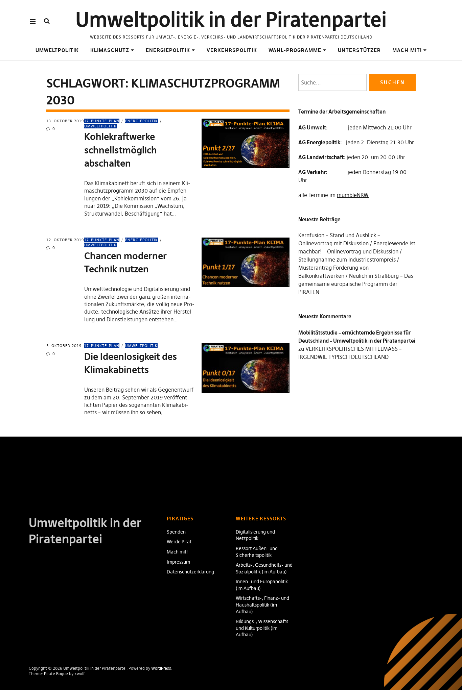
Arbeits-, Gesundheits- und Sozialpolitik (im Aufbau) (264, 568)
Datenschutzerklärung (190, 572)
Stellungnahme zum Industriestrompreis (347, 259)
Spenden (176, 532)
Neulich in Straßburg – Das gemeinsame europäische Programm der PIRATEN (355, 283)
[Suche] (47, 21)
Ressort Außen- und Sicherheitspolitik (257, 551)
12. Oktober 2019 (65, 240)
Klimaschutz (109, 50)
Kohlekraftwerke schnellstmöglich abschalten (120, 150)
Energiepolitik (168, 50)
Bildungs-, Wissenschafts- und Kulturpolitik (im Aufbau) (263, 628)
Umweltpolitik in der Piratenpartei (231, 19)
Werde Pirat (179, 542)
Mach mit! (407, 50)
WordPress (161, 668)
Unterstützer (359, 50)
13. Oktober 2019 (65, 121)
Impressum (178, 562)
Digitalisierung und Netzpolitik (255, 535)
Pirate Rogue (56, 673)
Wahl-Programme (295, 50)
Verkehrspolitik (232, 50)
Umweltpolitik (57, 50)
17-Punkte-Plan (101, 121)
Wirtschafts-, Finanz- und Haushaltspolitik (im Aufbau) (262, 604)
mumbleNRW (353, 195)
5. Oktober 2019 (64, 345)
